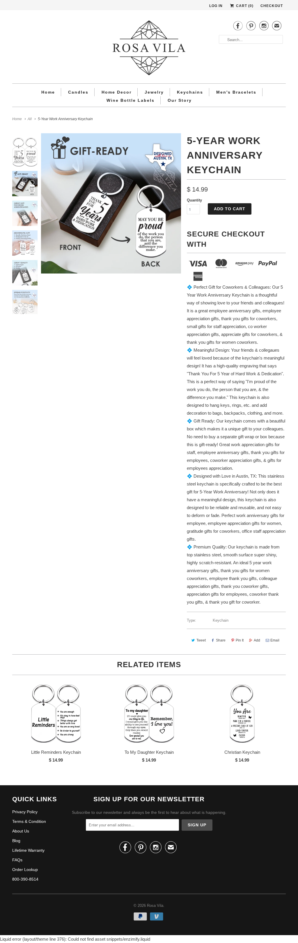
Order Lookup (25, 869)
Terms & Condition (29, 821)
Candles (78, 92)
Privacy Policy (25, 811)
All (30, 119)
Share (221, 640)
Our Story (180, 100)
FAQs (17, 860)
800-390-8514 (25, 879)
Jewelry (154, 92)
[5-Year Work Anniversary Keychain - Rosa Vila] (111, 203)
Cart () (244, 6)
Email (274, 640)
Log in (216, 6)
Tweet (201, 640)
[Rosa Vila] (149, 49)
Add (257, 640)
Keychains (190, 92)
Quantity (194, 200)
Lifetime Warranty (28, 850)
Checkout (271, 6)
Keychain (220, 620)
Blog (16, 840)
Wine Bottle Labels (131, 100)
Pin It (240, 640)
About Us (20, 831)
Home (48, 92)
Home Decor (117, 92)
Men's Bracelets (236, 92)
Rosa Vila (155, 905)
